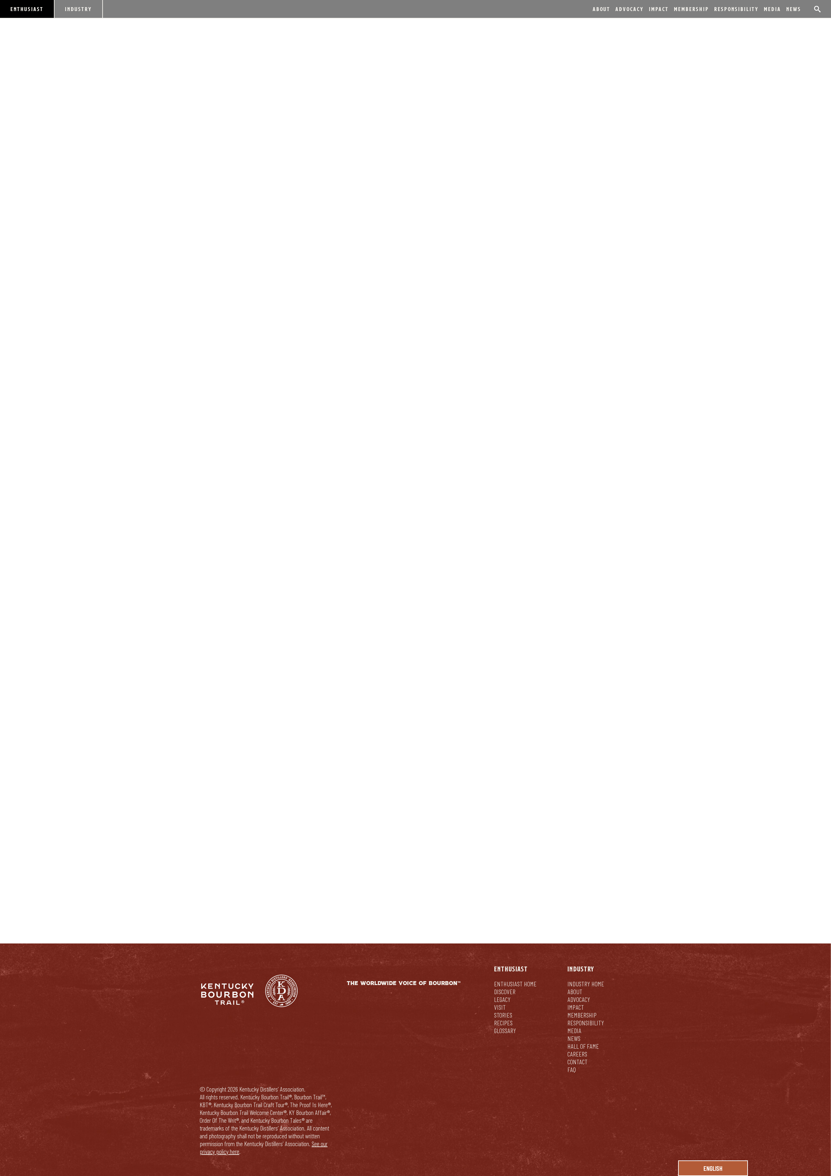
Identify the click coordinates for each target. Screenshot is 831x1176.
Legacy (502, 999)
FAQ (571, 1069)
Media (772, 9)
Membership (691, 9)
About (601, 9)
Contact (577, 1062)
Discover (504, 991)
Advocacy (629, 9)
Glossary (505, 1030)
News (793, 9)
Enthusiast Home (515, 984)
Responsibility (736, 9)
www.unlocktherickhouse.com (349, 445)
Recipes (503, 1023)
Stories (503, 1015)
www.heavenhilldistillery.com (249, 624)
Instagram (277, 445)
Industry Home (585, 984)
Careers (577, 1054)
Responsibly (416, 863)
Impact (659, 9)
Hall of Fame (583, 1046)
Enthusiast (26, 9)
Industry (78, 9)
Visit (500, 1007)
